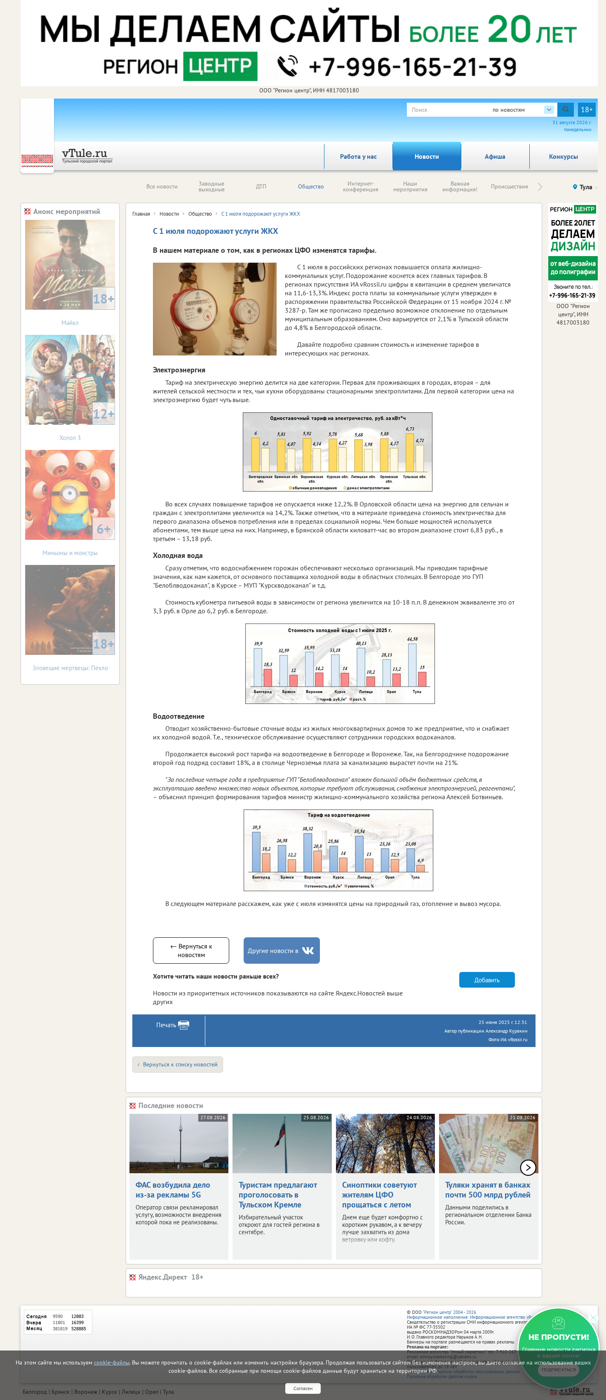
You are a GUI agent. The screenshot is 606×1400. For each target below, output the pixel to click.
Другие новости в (273, 950)
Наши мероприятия (410, 186)
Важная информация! (459, 186)
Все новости (162, 186)
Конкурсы (563, 156)
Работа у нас (358, 156)
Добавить (487, 980)
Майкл (88, 308)
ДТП (261, 186)
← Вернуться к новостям (191, 950)
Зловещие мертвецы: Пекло (74, 653)
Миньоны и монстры (76, 538)
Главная (141, 213)
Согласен (303, 1388)
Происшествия (509, 186)
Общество (311, 186)
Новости (427, 156)
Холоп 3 (87, 423)
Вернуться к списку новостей (180, 1064)
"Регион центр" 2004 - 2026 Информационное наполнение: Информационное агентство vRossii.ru (476, 1314)
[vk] (309, 950)
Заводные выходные (212, 186)
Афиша (495, 156)
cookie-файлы (111, 1362)
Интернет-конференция (360, 186)
